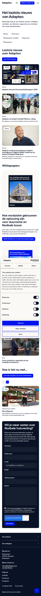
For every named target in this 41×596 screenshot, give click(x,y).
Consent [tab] (7, 266)
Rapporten (26, 38)
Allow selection (20, 328)
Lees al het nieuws (10, 59)
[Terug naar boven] (36, 590)
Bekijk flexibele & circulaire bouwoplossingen (19, 239)
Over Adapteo (7, 543)
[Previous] (3, 382)
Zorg (3, 358)
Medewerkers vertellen (11, 38)
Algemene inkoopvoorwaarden (11, 592)
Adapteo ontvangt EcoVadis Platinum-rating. (19, 119)
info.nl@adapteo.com (9, 566)
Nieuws (5, 34)
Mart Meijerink (7, 411)
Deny (20, 334)
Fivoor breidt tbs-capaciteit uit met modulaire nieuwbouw (15, 361)
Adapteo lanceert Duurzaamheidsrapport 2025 (20, 89)
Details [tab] (20, 266)
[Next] (7, 382)
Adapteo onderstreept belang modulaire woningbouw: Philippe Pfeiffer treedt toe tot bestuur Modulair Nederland (18, 152)
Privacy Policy (19, 586)
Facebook (5, 578)
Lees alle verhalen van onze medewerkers (18, 375)
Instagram (5, 581)
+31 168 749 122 (7, 568)
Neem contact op (27, 3)
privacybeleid (16, 508)
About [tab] (34, 266)
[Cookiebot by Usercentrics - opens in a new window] (30, 260)
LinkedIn (5, 575)
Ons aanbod (6, 537)
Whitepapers (7, 42)
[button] (17, 3)
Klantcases (15, 34)
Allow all (20, 323)
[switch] (36, 303)
